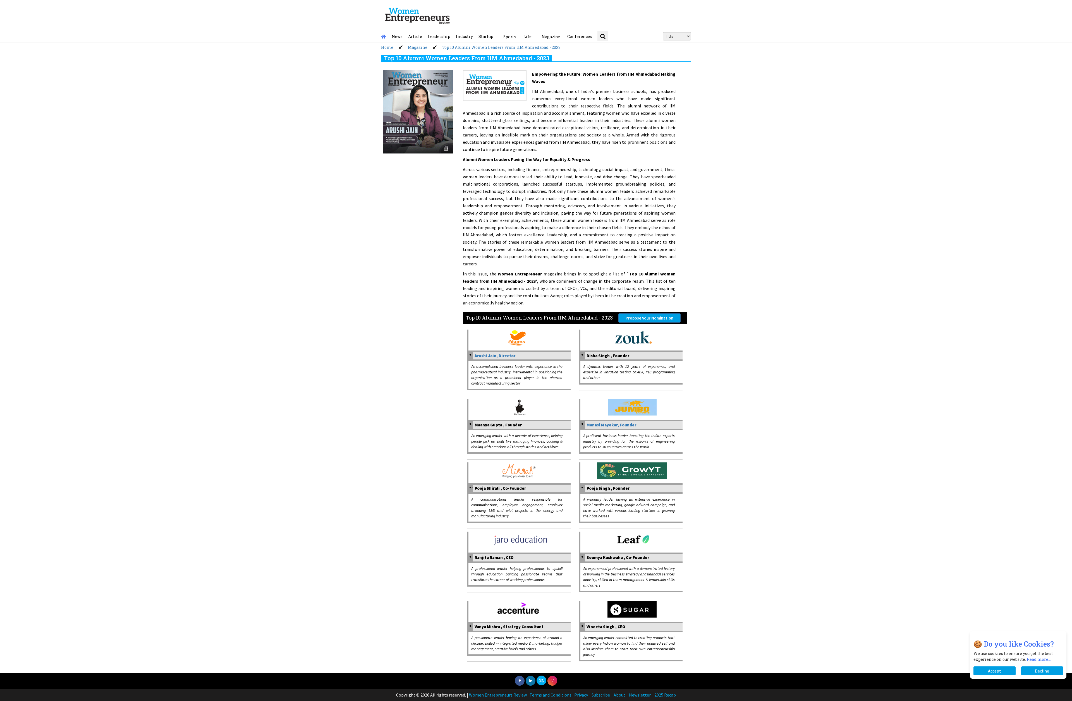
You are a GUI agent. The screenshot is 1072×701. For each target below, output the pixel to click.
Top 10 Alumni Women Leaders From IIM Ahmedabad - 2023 (501, 47)
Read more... (1039, 659)
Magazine (551, 36)
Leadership (439, 36)
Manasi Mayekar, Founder (611, 425)
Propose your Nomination (649, 318)
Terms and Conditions (550, 695)
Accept (994, 671)
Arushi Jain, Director (495, 355)
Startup (485, 36)
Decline (1042, 671)
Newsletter (640, 695)
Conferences (579, 36)
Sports (509, 36)
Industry (464, 36)
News (397, 36)
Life (527, 36)
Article (415, 36)
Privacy (581, 695)
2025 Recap (665, 695)
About (619, 695)
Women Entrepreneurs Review (498, 695)
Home (387, 47)
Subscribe (601, 695)
